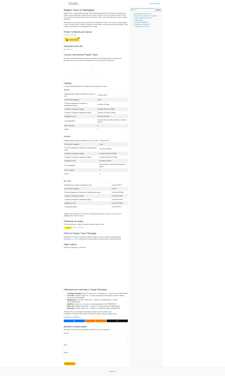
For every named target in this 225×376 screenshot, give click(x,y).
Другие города (155, 3)
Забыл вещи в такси (142, 26)
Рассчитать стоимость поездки (146, 16)
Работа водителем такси (143, 18)
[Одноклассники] (95, 321)
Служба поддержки (141, 22)
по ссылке (75, 239)
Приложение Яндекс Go (143, 14)
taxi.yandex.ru (68, 49)
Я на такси (73, 3)
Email (65, 352)
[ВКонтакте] (74, 321)
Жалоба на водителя (142, 24)
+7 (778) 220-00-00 (70, 35)
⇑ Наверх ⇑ (112, 371)
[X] (117, 321)
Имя (65, 345)
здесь (110, 312)
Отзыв (66, 333)
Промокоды (139, 20)
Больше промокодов (78, 227)
